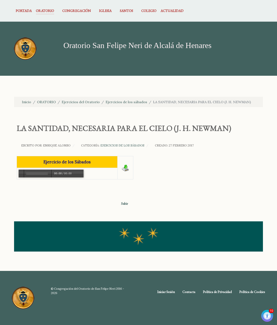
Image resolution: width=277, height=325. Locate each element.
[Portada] (25, 48)
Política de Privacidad (217, 292)
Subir (125, 203)
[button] (20, 183)
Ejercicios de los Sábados (122, 145)
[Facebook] (254, 11)
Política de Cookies (252, 292)
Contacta (188, 292)
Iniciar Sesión (166, 292)
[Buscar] (260, 11)
